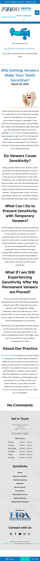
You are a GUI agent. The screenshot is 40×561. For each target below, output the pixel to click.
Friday (10, 454)
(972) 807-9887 (20, 433)
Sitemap (4, 543)
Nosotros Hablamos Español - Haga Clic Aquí (20, 2)
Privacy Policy (10, 543)
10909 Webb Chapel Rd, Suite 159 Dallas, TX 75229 (20, 427)
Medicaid (20, 483)
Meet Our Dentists (20, 476)
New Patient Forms (20, 494)
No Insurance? (20, 487)
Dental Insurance (20, 480)
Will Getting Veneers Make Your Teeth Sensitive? (20, 75)
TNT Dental (35, 543)
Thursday (11, 451)
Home (20, 472)
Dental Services (20, 498)
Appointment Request (20, 501)
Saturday (11, 457)
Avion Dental (8, 355)
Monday (11, 442)
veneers (12, 132)
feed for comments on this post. (20, 48)
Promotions (20, 490)
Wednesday (12, 448)
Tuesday (11, 445)
